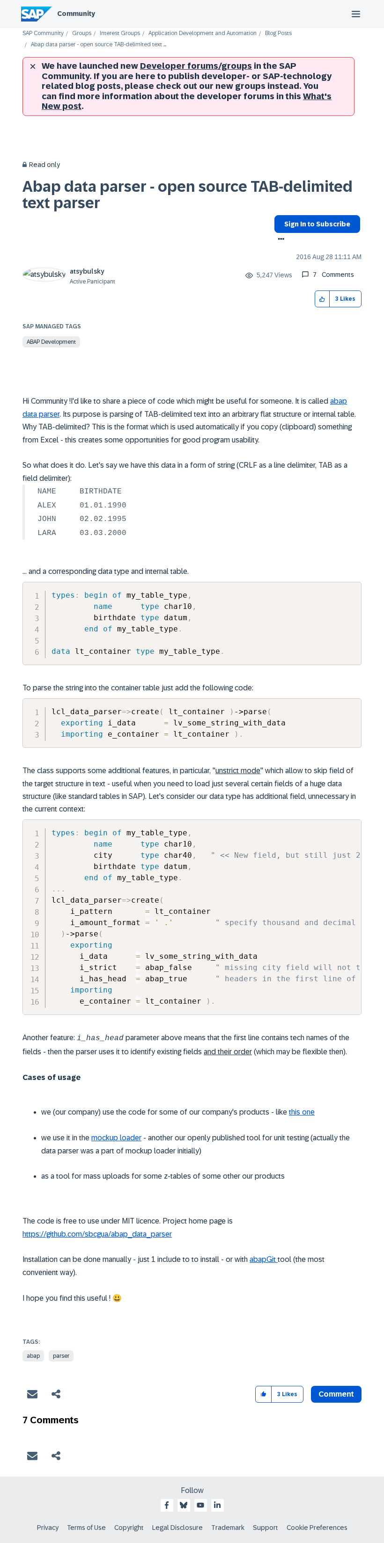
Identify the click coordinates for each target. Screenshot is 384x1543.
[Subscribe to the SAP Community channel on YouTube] (200, 1505)
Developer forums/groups (196, 66)
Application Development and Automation (202, 33)
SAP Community (43, 33)
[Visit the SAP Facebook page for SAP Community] (166, 1505)
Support (265, 1527)
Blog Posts (278, 33)
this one (302, 1112)
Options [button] (279, 240)
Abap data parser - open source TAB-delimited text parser (187, 194)
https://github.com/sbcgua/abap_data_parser (97, 1234)
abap (33, 1356)
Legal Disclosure (177, 1527)
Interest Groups (120, 33)
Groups (81, 33)
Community (76, 13)
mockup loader (116, 1138)
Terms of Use (86, 1527)
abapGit (264, 1259)
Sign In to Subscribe (317, 224)
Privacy (48, 1527)
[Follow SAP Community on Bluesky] (183, 1505)
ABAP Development (51, 342)
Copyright (129, 1527)
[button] (322, 299)
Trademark (227, 1527)
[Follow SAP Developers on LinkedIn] (217, 1505)
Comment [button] (336, 1394)
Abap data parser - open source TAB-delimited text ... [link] (98, 45)
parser (61, 1356)
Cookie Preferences (317, 1527)
